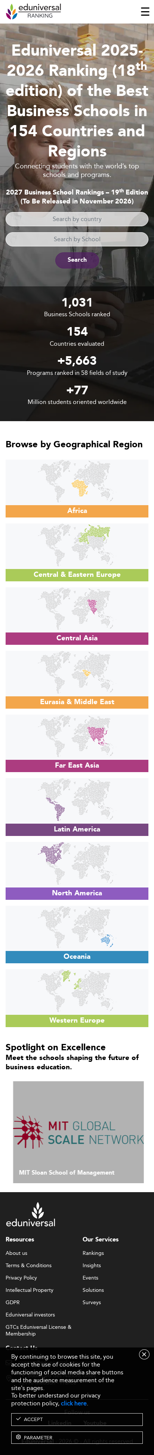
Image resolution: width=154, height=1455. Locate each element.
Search (77, 260)
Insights (92, 1265)
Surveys (92, 1302)
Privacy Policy (21, 1278)
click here (74, 1403)
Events (90, 1278)
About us (16, 1253)
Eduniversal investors (30, 1315)
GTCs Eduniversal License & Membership (38, 1327)
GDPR (13, 1302)
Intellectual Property (29, 1290)
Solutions (93, 1290)
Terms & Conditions (29, 1265)
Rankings (93, 1253)
